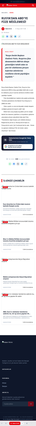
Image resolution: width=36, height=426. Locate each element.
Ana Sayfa (4, 12)
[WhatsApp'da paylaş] (3, 36)
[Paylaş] (26, 423)
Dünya (11, 12)
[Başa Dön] (31, 423)
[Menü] (3, 5)
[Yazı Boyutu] (6, 423)
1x (22, 423)
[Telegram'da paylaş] (15, 36)
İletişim (4, 386)
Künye (4, 383)
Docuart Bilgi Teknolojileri (13, 419)
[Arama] (33, 5)
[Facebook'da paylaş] (7, 36)
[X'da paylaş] (11, 36)
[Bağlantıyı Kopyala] (19, 36)
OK (31, 404)
